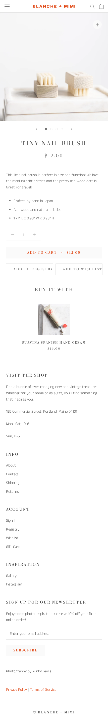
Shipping (13, 482)
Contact (12, 474)
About (11, 465)
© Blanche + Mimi (54, 712)
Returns (12, 491)
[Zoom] (97, 24)
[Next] (71, 129)
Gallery (11, 575)
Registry (12, 529)
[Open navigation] (7, 6)
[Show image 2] (51, 129)
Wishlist (12, 538)
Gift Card (13, 546)
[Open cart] (101, 6)
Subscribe (25, 650)
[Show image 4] (62, 129)
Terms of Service (43, 689)
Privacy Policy (16, 689)
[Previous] (36, 129)
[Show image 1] (46, 129)
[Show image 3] (57, 129)
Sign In (11, 520)
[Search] (92, 6)
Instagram (14, 584)
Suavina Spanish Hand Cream (54, 343)
